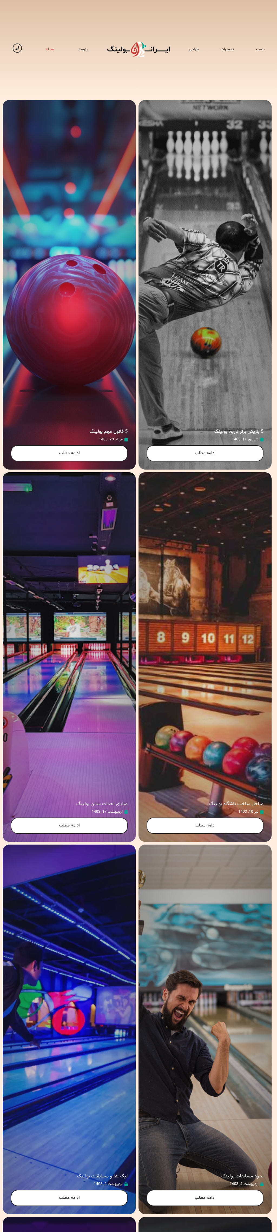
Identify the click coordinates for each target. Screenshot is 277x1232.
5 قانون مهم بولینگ (109, 432)
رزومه (83, 49)
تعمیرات (227, 49)
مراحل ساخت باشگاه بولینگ (236, 804)
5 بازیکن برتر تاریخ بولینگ (238, 432)
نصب (260, 49)
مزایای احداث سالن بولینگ (102, 804)
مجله (50, 49)
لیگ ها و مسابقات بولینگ (102, 1176)
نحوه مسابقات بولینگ (242, 1176)
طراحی (194, 49)
